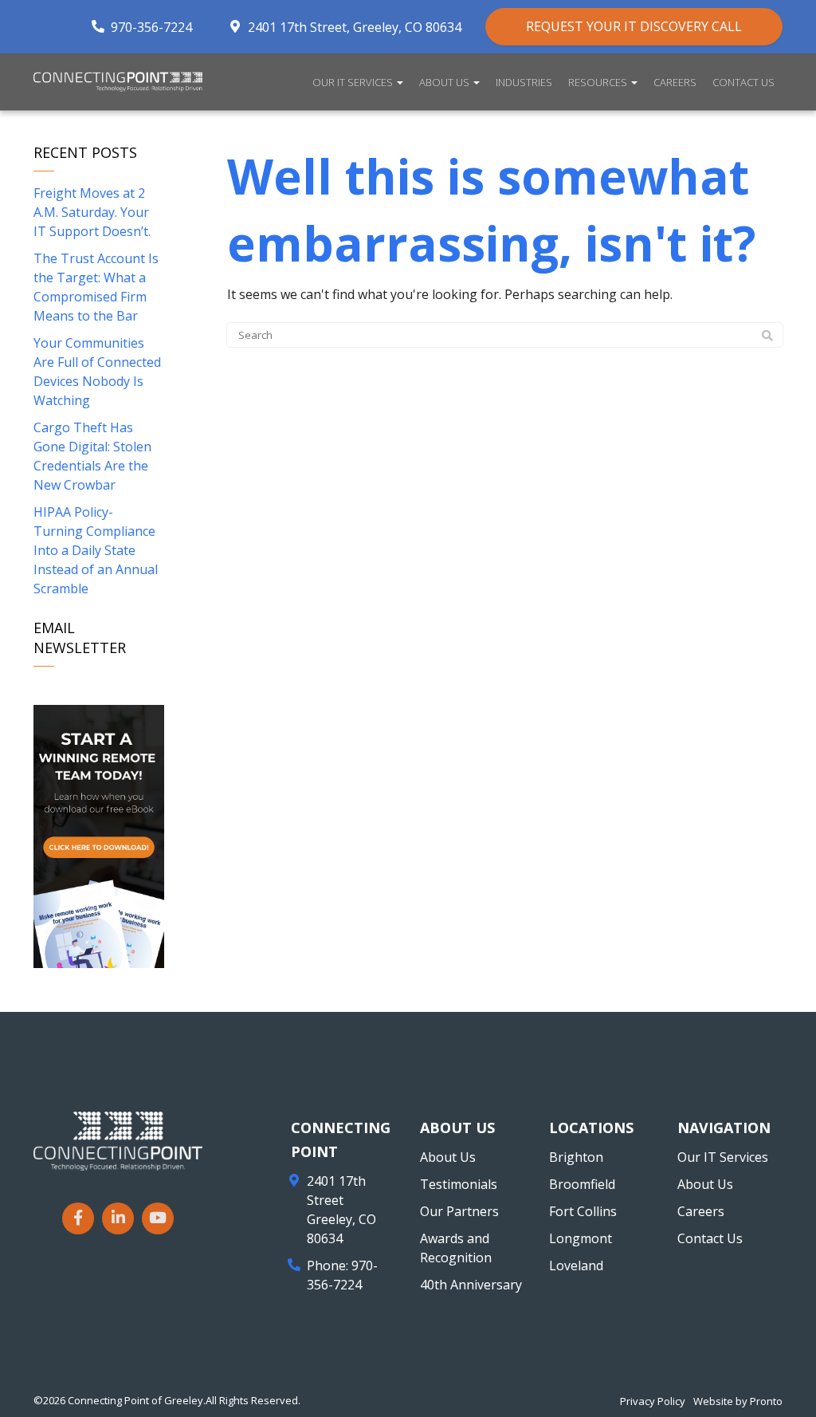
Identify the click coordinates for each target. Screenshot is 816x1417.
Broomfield (582, 1184)
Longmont (580, 1238)
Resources (599, 82)
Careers (674, 82)
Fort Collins (583, 1211)
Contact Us (743, 82)
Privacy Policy (652, 1401)
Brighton (576, 1157)
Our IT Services (353, 82)
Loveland (576, 1265)
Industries (524, 82)
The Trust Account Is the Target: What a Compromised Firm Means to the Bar (96, 287)
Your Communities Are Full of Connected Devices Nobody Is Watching (97, 371)
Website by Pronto (738, 1401)
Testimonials (458, 1184)
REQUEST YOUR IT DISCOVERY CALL (634, 26)
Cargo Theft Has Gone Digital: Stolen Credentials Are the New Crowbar (92, 456)
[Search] (767, 335)
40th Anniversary (471, 1284)
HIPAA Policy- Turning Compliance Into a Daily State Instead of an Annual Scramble (95, 550)
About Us (445, 82)
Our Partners (459, 1211)
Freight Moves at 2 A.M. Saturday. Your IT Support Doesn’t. (92, 212)
